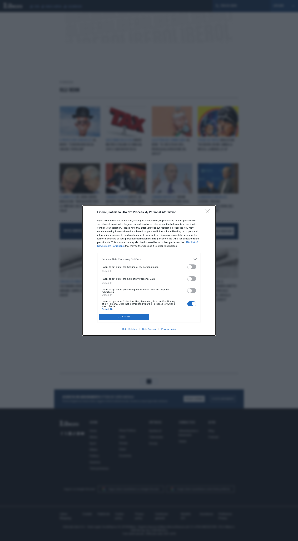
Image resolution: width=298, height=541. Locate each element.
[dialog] (149, 271)
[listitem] (149, 259)
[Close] (208, 212)
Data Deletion (129, 329)
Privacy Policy (168, 329)
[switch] (191, 266)
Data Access (149, 329)
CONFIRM (124, 316)
